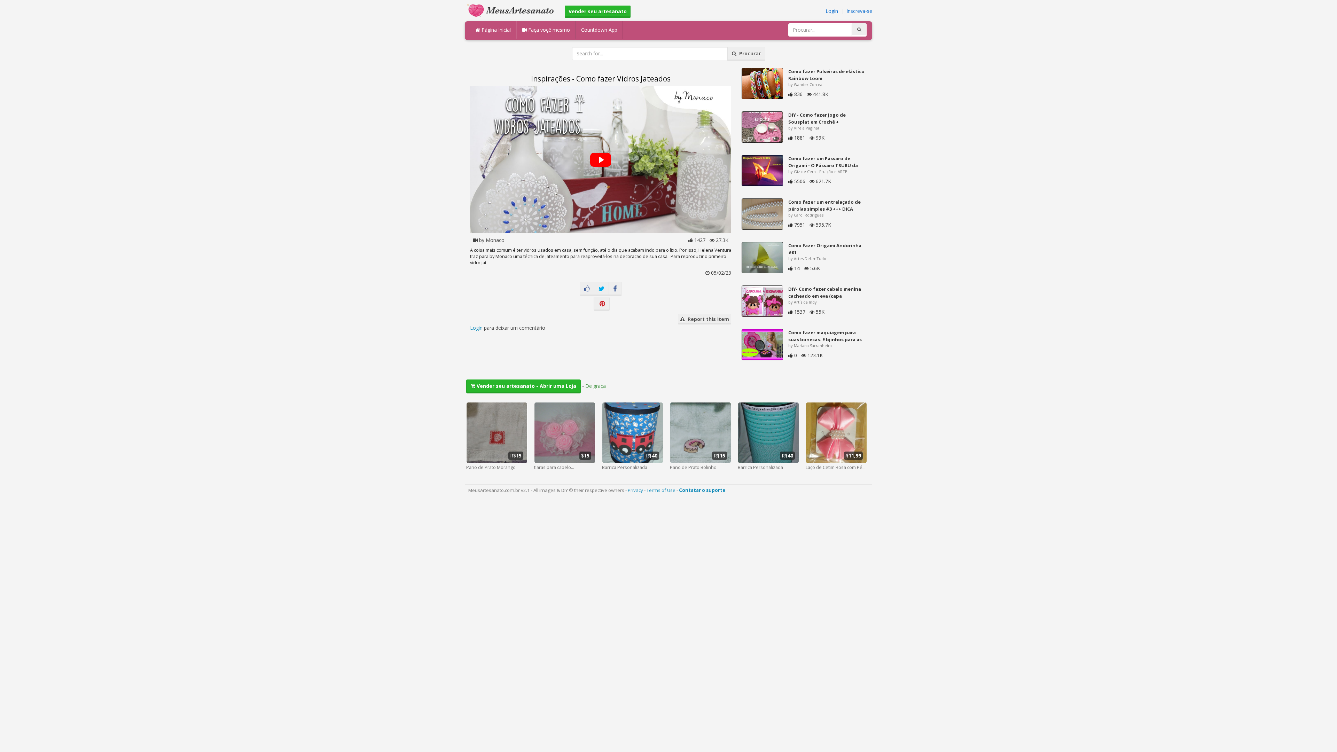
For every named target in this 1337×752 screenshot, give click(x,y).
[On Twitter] (601, 289)
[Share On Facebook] (615, 289)
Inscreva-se (859, 11)
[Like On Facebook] (587, 289)
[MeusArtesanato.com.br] (512, 10)
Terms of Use (661, 490)
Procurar (748, 53)
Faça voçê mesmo (548, 29)
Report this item (707, 319)
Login (832, 11)
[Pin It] (602, 304)
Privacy (635, 490)
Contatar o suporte (702, 490)
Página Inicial (495, 29)
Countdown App (599, 29)
